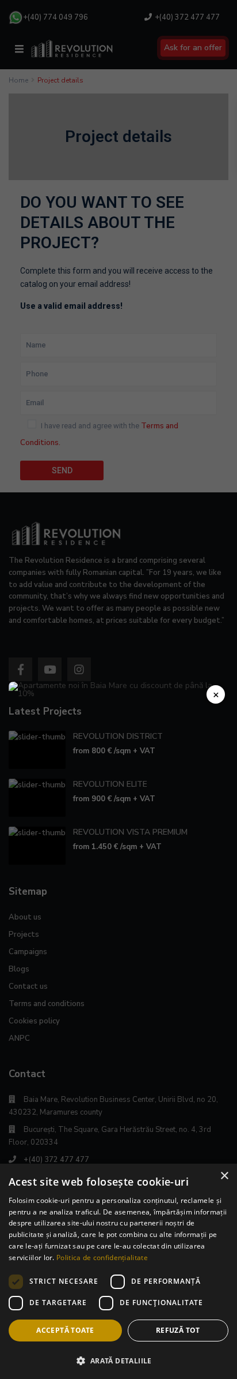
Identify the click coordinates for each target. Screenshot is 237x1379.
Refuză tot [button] (178, 1330)
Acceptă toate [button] (65, 1330)
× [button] (224, 1176)
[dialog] (118, 1271)
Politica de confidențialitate (102, 1257)
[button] (118, 1360)
